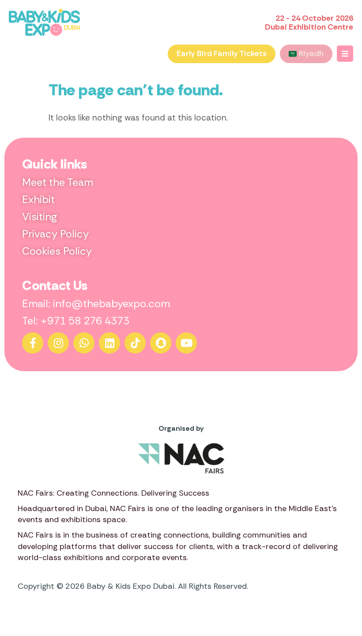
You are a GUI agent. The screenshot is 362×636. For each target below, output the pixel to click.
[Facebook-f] (32, 343)
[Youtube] (186, 343)
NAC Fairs (127, 508)
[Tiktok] (135, 343)
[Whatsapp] (83, 343)
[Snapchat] (160, 343)
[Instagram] (58, 343)
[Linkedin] (109, 343)
